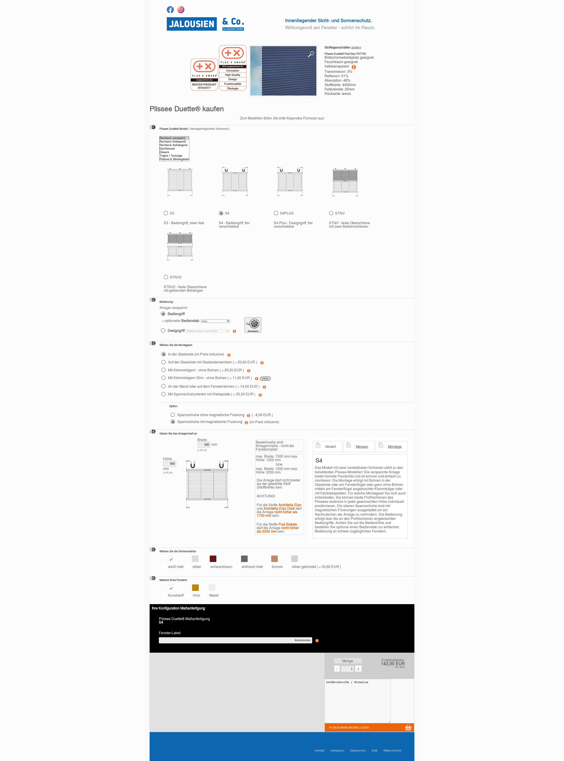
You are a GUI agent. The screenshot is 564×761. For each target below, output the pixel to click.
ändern (356, 47)
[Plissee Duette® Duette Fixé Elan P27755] (283, 71)
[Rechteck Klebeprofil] (174, 141)
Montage (395, 446)
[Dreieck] (174, 152)
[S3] (180, 183)
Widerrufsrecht (392, 750)
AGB (374, 750)
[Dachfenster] (174, 148)
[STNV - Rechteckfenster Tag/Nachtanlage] (345, 182)
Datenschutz (358, 750)
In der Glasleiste (195, 354)
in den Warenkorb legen (349, 727)
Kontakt (320, 750)
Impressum (337, 750)
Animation (253, 331)
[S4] (235, 182)
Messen (362, 446)
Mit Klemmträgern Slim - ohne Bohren (209, 377)
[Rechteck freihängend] (174, 145)
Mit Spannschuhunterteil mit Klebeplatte (211, 393)
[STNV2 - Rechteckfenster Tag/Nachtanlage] (180, 246)
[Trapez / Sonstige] (174, 156)
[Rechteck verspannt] (174, 138)
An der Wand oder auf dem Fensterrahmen (213, 386)
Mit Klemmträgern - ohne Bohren (205, 369)
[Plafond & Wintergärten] (174, 159)
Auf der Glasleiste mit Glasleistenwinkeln (212, 362)
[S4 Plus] (290, 182)
